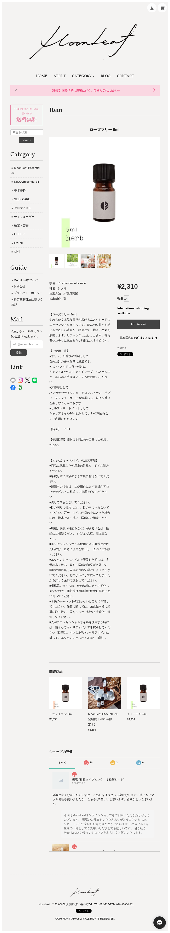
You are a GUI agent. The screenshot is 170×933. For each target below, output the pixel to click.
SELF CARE (22, 199)
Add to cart (138, 324)
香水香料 (20, 190)
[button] (83, 76)
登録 (19, 352)
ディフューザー (24, 216)
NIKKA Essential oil (26, 181)
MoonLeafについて (26, 280)
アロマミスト (23, 208)
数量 (120, 298)
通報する (121, 348)
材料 (17, 251)
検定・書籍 (21, 225)
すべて (62, 762)
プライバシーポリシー (28, 293)
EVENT (19, 243)
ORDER (19, 234)
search (26, 140)
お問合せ (19, 286)
